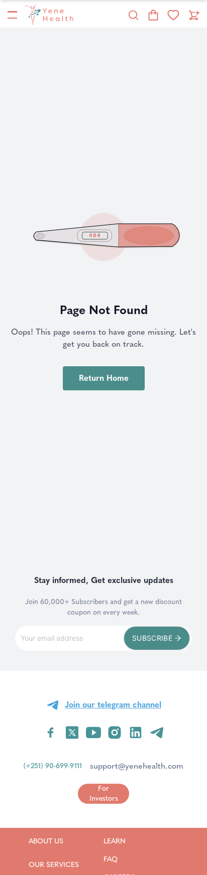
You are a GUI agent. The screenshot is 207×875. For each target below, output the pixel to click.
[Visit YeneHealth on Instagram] (114, 732)
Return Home (104, 378)
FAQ (123, 858)
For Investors (103, 793)
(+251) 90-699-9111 (53, 766)
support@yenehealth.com (136, 766)
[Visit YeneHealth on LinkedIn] (135, 732)
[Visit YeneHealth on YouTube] (93, 732)
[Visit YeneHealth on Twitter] (72, 732)
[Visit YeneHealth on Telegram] (156, 732)
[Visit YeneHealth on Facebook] (50, 732)
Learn (127, 840)
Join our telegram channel (113, 704)
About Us (54, 840)
